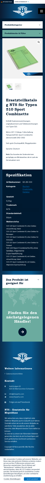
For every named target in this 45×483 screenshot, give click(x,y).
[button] (39, 42)
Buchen (26, 186)
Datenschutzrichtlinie (14, 374)
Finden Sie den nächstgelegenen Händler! (22, 317)
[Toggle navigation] (41, 11)
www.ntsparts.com (16, 397)
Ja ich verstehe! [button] (32, 479)
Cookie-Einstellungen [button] (12, 479)
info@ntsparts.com (16, 394)
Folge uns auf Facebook (19, 402)
